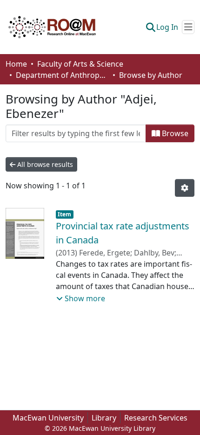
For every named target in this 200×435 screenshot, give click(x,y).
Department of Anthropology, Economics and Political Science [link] (62, 75)
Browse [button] (174, 133)
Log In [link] (167, 27)
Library (104, 418)
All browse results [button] (44, 164)
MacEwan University (48, 418)
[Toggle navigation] (188, 27)
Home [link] (16, 64)
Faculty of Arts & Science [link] (80, 64)
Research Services (155, 418)
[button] (52, 27)
